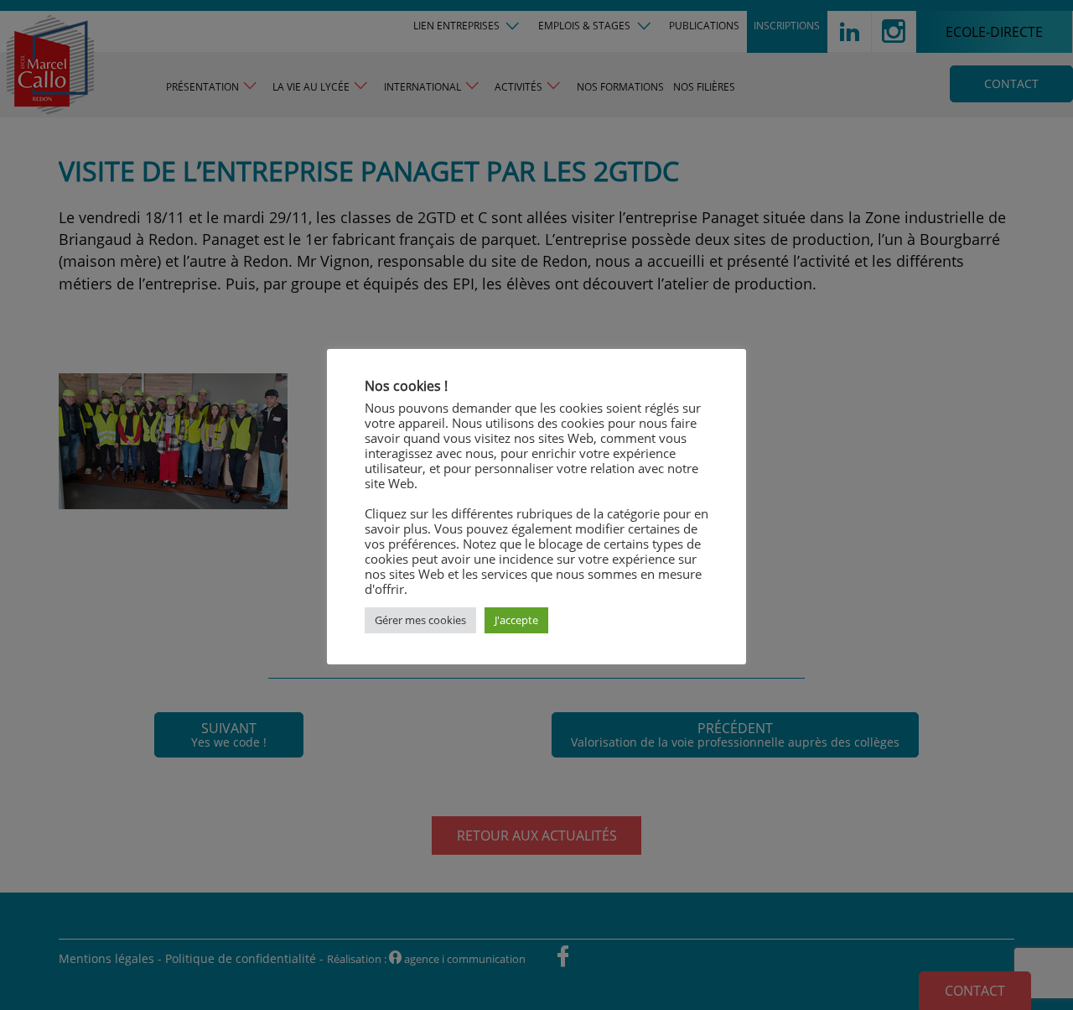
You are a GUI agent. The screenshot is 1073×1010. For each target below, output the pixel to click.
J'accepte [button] (516, 619)
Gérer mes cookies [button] (420, 619)
